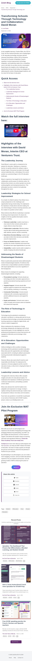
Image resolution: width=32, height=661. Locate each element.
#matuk (28, 509)
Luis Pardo (5, 28)
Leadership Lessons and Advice (15, 108)
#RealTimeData (19, 560)
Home (2, 7)
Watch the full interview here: (11, 82)
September (12, 7)
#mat (22, 509)
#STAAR (10, 597)
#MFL (14, 636)
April (18, 558)
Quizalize (6, 445)
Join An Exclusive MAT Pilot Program (14, 111)
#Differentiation (11, 560)
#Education (15, 509)
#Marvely (5, 636)
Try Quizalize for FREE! (23, 2)
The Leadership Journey (13, 89)
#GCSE (9, 636)
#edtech (8, 509)
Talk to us (16, 467)
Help (15, 657)
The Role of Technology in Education (16, 100)
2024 (7, 7)
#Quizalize (4, 512)
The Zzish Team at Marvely (8, 633)
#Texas (15, 597)
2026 (22, 558)
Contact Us (20, 657)
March (18, 633)
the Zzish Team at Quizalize (9, 558)
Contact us (4, 443)
